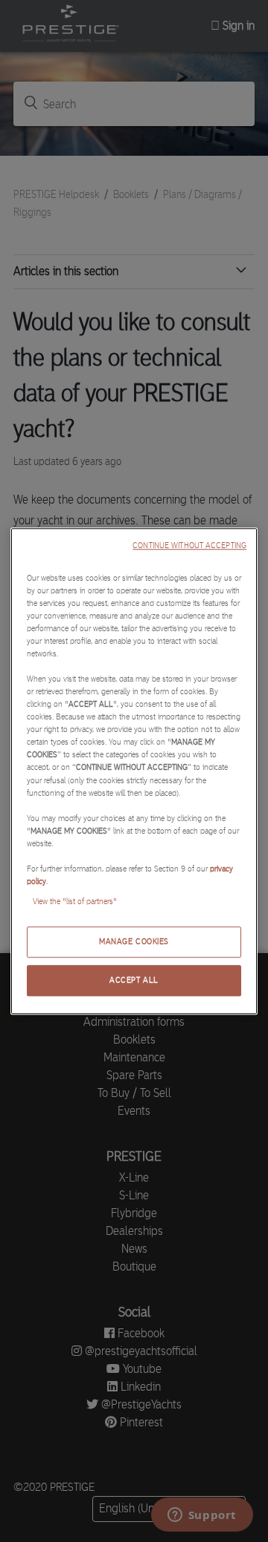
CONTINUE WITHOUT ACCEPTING (189, 545)
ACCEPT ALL (134, 980)
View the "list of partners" (75, 901)
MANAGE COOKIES (134, 941)
